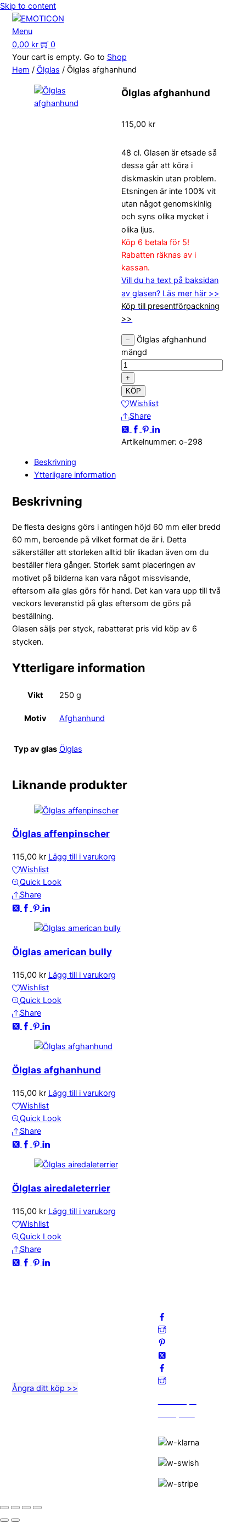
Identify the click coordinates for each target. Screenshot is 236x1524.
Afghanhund (82, 718)
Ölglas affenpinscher (61, 833)
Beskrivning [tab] (55, 462)
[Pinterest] (147, 429)
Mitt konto (104, 1309)
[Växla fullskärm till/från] (15, 1507)
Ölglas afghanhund (56, 1070)
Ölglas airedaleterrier (61, 1188)
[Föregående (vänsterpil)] (4, 1520)
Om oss (99, 1295)
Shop (117, 57)
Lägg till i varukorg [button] (82, 857)
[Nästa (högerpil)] (15, 1520)
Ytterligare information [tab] (75, 475)
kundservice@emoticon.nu (61, 1295)
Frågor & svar (110, 1360)
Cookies (100, 1346)
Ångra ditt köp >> (45, 1388)
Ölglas (48, 70)
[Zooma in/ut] (4, 1507)
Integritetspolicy (114, 1321)
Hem (21, 70)
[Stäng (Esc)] (37, 1507)
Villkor (96, 1334)
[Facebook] (137, 429)
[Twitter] (126, 429)
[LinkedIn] (156, 429)
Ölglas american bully (62, 951)
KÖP (133, 391)
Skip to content (28, 6)
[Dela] (26, 1507)
